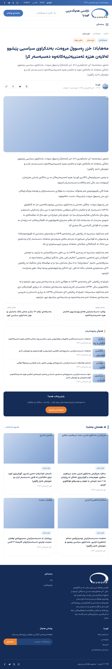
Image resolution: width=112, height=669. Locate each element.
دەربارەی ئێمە (103, 634)
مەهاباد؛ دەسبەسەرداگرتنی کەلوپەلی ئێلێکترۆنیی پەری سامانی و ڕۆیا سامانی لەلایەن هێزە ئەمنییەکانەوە (49, 339)
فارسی (34, 2)
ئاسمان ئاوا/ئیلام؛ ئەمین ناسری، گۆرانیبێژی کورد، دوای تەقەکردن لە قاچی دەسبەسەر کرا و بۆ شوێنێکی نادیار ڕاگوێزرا (30, 477)
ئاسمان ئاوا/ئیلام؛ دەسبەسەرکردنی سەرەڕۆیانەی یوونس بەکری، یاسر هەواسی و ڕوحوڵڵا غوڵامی (54, 363)
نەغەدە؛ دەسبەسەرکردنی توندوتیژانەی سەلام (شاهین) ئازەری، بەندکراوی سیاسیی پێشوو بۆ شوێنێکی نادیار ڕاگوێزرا (85, 542)
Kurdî (42, 2)
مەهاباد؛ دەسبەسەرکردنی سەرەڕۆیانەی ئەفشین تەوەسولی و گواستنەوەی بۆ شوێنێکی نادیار (55, 351)
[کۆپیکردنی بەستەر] (6, 86)
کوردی (49, 2)
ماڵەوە (106, 33)
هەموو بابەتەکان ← (11, 427)
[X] (13, 3)
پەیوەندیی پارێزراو (56, 409)
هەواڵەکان (97, 33)
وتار (51, 580)
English (27, 2)
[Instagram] (17, 3)
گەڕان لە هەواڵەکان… (44, 13)
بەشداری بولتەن (13, 13)
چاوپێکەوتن (48, 585)
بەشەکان (100, 24)
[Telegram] (9, 3)
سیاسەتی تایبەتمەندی (99, 649)
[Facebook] (5, 3)
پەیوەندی (104, 639)
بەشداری (10, 641)
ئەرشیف (105, 644)
